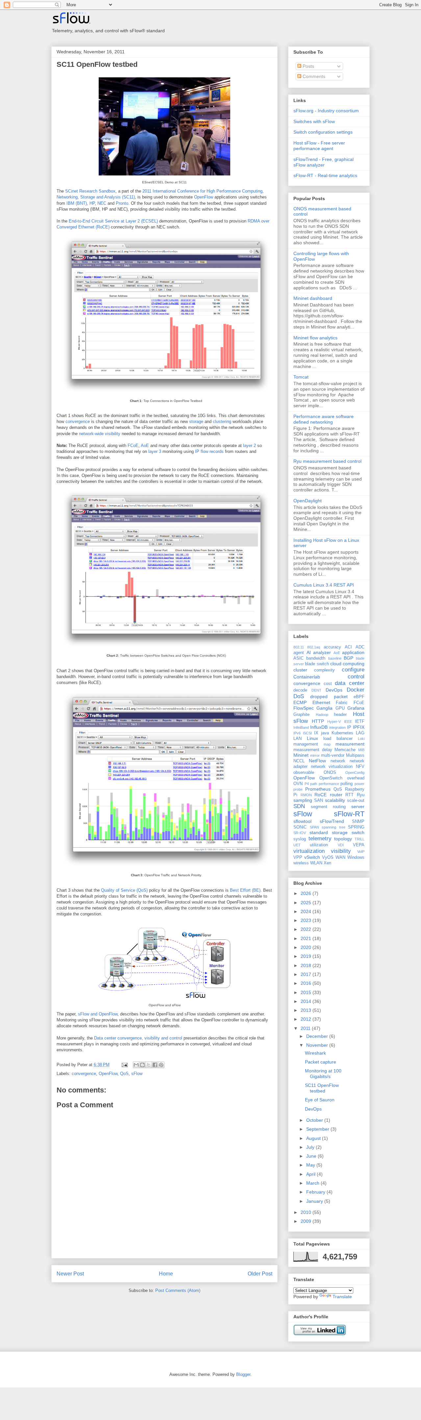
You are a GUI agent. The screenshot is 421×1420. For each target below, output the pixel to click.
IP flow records (209, 451)
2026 (306, 893)
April (311, 1174)
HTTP (318, 721)
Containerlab (306, 676)
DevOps (334, 690)
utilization (319, 845)
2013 (306, 1010)
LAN (297, 738)
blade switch (317, 664)
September (318, 1129)
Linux (312, 738)
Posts (307, 66)
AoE (145, 445)
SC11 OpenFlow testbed (97, 64)
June (312, 1156)
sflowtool (302, 821)
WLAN (316, 863)
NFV (360, 766)
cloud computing (347, 663)
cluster (300, 669)
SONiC (300, 827)
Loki (361, 739)
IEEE (348, 721)
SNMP (358, 821)
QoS (124, 1073)
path (313, 784)
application (353, 652)
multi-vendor (332, 755)
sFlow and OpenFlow (97, 1014)
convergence (77, 421)
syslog (299, 839)
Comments (313, 76)
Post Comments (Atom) (177, 1290)
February (316, 1192)
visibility (341, 851)
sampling (302, 800)
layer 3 (154, 451)
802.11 (298, 647)
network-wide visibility (99, 433)
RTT (349, 795)
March (313, 1183)
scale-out (355, 800)
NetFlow (317, 760)
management (305, 744)
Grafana (355, 708)
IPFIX (358, 727)
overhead (355, 778)
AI (309, 652)
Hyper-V (334, 721)
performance (329, 784)
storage (196, 421)
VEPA (358, 845)
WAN (340, 857)
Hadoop (322, 715)
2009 (306, 1221)
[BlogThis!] (142, 1065)
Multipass (355, 755)
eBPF (359, 697)
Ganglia (324, 708)
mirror (315, 755)
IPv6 (297, 733)
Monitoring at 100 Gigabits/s (323, 1073)
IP (349, 727)
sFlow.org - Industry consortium (326, 110)
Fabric (342, 702)
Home (166, 1273)
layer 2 (249, 445)
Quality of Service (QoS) (124, 890)
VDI (341, 845)
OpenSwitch (330, 778)
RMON (306, 795)
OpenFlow (203, 197)
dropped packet (328, 696)
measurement (349, 744)
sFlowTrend (332, 821)
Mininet (301, 755)
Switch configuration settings (323, 132)
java (325, 733)
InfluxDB (319, 727)
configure (353, 670)
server (357, 806)
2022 (306, 929)
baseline (334, 658)
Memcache (345, 750)
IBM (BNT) (76, 203)
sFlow (136, 1073)
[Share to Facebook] (155, 1065)
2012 (306, 1019)
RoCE (320, 794)
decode (300, 690)
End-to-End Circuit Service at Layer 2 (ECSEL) (113, 221)
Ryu (360, 795)
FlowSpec (303, 708)
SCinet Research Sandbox (90, 191)
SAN (318, 800)
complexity (324, 670)
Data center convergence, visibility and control (138, 1038)
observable (303, 772)
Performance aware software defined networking (323, 419)
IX (316, 733)
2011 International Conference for (173, 191)
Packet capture (320, 1062)
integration (337, 727)
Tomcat (301, 377)
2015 (306, 992)
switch (358, 832)
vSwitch (312, 857)
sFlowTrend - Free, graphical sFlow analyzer (323, 162)
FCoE (133, 445)
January (315, 1201)
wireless (301, 863)
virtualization (309, 851)
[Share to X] (148, 1065)
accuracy (332, 647)
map (327, 744)
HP (92, 203)
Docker (355, 690)
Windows (355, 857)
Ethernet (321, 702)
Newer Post (70, 1273)
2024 (306, 911)
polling (346, 783)
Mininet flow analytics (315, 337)
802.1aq (313, 647)
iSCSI (307, 733)
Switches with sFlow (314, 121)
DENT (316, 690)
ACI (348, 647)
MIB (361, 750)
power (359, 784)
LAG (360, 733)
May (311, 1165)
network (338, 761)
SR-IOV (299, 833)
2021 (306, 938)
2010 (306, 1212)
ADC (360, 647)
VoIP (360, 852)
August (314, 1138)
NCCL (299, 761)
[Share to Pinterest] (161, 1065)
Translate (342, 1296)
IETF (359, 721)
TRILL (359, 839)
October (315, 1120)
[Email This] (136, 1065)
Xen (327, 863)
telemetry (320, 838)
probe (298, 789)
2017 (306, 974)
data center (349, 683)
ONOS (330, 772)
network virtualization (332, 766)
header (340, 714)
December (317, 1036)
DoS (298, 696)
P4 (307, 784)
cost (328, 683)
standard (319, 832)
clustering (222, 421)
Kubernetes (342, 733)
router (336, 794)
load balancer (338, 738)
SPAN (314, 827)
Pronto (122, 203)
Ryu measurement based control (327, 461)
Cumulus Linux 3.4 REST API (323, 585)
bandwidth (315, 658)
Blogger (243, 1374)
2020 (306, 947)
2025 (306, 902)
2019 (306, 956)
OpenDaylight (307, 500)
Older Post (260, 1273)
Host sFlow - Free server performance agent (319, 145)
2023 (306, 920)
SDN (299, 806)
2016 (306, 983)
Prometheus (318, 789)
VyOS (328, 857)
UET (297, 845)
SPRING (356, 827)
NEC (101, 203)
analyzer (322, 652)
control (356, 676)
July (311, 1147)
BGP (348, 658)
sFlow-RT (349, 814)
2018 (306, 965)
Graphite (301, 714)
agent (298, 652)
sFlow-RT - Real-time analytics (325, 175)
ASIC (298, 658)
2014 (306, 1001)
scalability (335, 800)
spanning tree (333, 827)
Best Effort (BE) (245, 890)
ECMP (300, 702)
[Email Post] (124, 1064)
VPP (297, 857)
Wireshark (315, 1053)
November (317, 1045)
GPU (340, 708)
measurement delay (312, 750)
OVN (298, 783)
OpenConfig (354, 773)
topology (343, 838)
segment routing (328, 806)
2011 (306, 1028)
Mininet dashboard (312, 298)
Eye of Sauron (319, 1099)
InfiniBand (301, 727)
